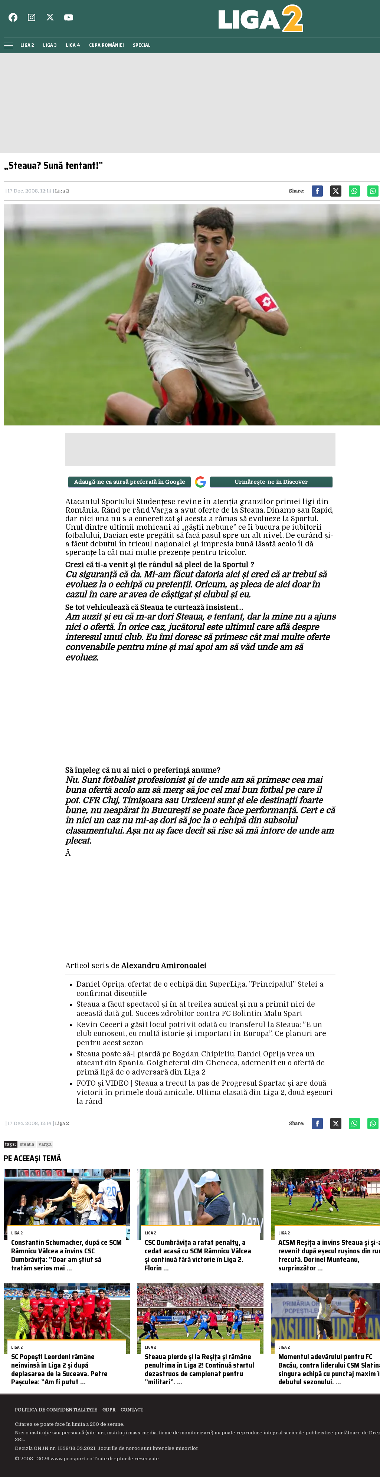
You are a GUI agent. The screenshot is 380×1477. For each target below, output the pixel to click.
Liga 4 (73, 45)
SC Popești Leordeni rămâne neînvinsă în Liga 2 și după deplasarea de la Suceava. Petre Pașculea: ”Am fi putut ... (59, 1369)
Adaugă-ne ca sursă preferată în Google (129, 481)
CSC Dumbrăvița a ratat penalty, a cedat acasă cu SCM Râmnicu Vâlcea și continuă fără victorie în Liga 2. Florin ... (198, 1255)
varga (45, 1144)
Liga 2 (27, 45)
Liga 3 (50, 45)
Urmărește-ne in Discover (271, 481)
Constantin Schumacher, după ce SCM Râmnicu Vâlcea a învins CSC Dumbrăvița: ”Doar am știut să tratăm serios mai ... (66, 1255)
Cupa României (106, 45)
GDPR (108, 1409)
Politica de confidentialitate (56, 1409)
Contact (132, 1409)
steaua (27, 1144)
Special (142, 45)
